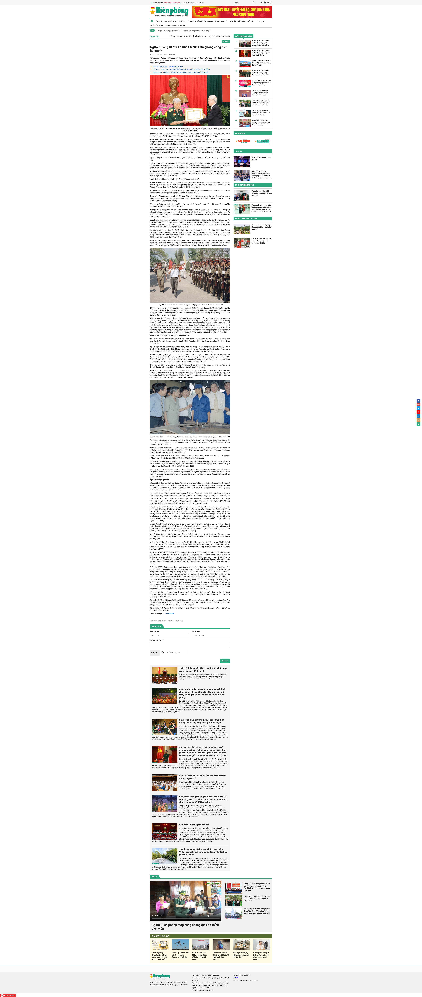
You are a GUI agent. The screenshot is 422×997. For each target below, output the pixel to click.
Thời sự (172, 36)
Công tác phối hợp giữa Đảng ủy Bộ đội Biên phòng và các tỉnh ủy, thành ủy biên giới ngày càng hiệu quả (257, 887)
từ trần (178, 621)
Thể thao (250, 21)
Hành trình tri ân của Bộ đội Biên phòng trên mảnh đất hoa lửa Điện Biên (257, 898)
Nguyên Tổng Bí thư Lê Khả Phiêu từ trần (168, 66)
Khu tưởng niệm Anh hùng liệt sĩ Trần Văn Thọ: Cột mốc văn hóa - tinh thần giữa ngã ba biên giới (257, 911)
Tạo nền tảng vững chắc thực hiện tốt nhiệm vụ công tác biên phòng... (261, 103)
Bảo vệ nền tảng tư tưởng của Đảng (196, 31)
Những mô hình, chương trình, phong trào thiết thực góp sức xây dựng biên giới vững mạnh (201, 721)
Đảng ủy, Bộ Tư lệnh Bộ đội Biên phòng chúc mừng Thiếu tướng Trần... (261, 43)
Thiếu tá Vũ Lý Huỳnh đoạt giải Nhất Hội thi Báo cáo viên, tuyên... (260, 93)
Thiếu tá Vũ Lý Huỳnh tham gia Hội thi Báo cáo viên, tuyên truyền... (261, 113)
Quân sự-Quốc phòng (187, 21)
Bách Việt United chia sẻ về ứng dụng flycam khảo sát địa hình (180, 956)
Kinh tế (224, 21)
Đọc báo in (240, 133)
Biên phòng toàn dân (205, 21)
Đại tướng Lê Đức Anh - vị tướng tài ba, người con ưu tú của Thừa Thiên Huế (180, 72)
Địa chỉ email (196, 631)
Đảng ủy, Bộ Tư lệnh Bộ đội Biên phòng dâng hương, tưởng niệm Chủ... (261, 73)
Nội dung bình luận (156, 640)
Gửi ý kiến (225, 661)
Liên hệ (236, 978)
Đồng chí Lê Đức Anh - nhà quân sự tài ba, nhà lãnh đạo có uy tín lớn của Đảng (181, 69)
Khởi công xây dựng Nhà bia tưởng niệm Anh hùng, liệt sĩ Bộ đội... (261, 63)
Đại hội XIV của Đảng (184, 36)
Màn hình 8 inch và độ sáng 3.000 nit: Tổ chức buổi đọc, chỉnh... (221, 956)
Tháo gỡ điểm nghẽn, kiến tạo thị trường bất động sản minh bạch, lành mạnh (203, 669)
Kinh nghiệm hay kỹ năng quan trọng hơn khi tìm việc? (241, 955)
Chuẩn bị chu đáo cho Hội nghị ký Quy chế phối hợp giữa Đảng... (261, 122)
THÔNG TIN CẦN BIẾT (160, 936)
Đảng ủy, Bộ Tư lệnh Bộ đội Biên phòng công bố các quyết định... (261, 53)
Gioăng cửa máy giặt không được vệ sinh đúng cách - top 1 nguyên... (261, 956)
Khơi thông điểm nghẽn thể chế (194, 824)
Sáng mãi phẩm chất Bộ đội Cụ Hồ (172, 25)
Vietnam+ (170, 614)
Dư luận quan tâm (243, 36)
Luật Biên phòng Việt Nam (167, 31)
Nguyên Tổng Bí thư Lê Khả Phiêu (162, 621)
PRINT (227, 41)
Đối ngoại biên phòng (202, 36)
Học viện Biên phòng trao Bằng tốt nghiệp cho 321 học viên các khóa (261, 83)
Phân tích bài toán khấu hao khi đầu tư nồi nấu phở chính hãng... (200, 956)
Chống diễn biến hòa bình (221, 36)
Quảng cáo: (242, 975)
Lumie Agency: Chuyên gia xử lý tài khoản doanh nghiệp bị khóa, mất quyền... (160, 956)
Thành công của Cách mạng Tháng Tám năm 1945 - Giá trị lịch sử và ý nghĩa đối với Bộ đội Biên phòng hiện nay (203, 852)
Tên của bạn (154, 631)
